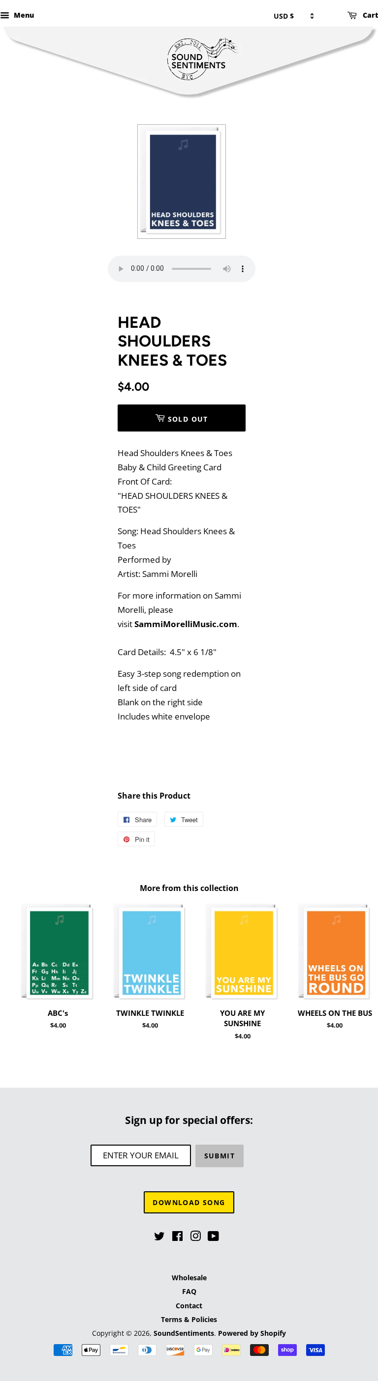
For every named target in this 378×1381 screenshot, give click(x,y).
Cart (369, 15)
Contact (189, 1305)
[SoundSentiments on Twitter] (159, 1237)
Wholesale (189, 1277)
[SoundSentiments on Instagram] (195, 1237)
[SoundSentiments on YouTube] (213, 1237)
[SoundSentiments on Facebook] (177, 1237)
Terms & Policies (189, 1319)
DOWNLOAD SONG (189, 1202)
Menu (23, 15)
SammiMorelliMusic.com (185, 624)
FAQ (189, 1291)
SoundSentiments (184, 1333)
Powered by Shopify (252, 1333)
